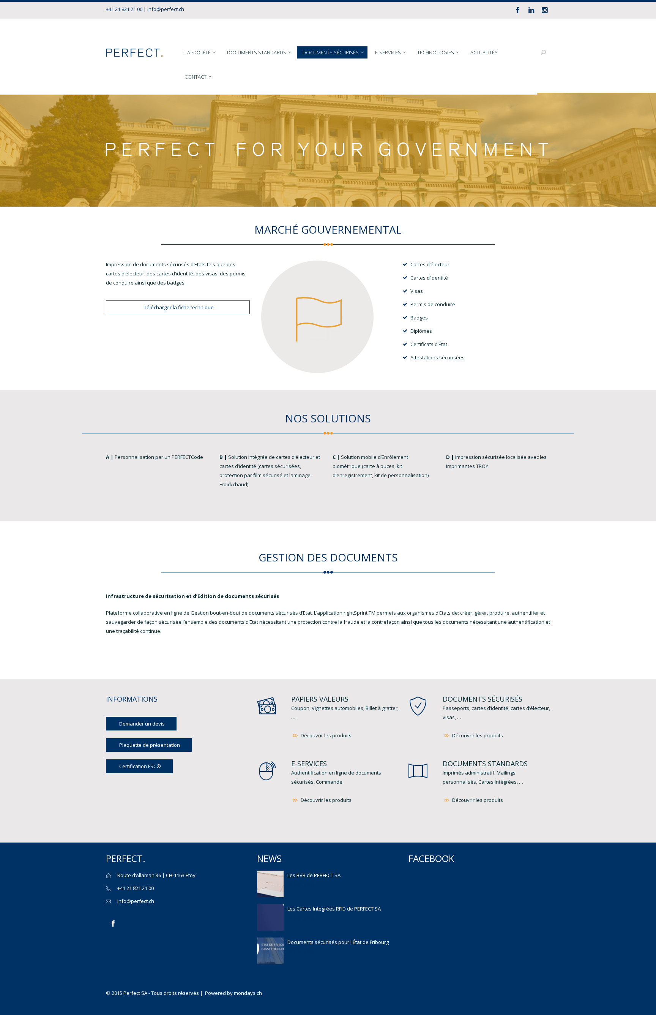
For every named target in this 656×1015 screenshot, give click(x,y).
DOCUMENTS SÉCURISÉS (482, 699)
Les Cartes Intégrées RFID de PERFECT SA (334, 908)
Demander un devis (142, 723)
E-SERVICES (309, 763)
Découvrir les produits (326, 735)
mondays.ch (248, 993)
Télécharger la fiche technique (179, 307)
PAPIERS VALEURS (319, 699)
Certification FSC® (140, 766)
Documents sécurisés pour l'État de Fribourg (338, 942)
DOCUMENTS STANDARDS (485, 763)
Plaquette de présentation (149, 744)
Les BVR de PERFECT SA (314, 875)
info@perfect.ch (165, 9)
